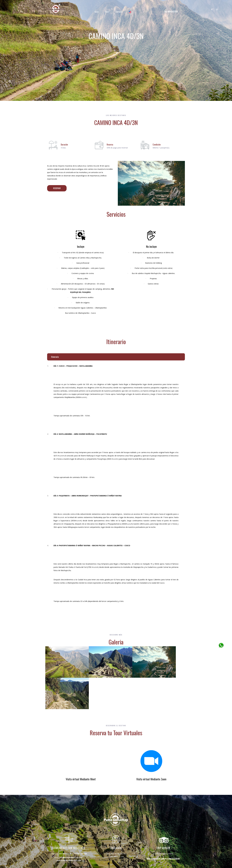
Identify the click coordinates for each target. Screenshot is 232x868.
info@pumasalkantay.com (70, 857)
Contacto (119, 11)
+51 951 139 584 (80, 854)
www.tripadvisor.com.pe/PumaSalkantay (163, 858)
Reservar (57, 188)
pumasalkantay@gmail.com (69, 860)
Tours (107, 11)
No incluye (151, 246)
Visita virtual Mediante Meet (81, 779)
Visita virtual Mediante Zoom (151, 779)
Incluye (80, 246)
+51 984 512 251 (65, 854)
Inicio (96, 11)
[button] (123, 183)
